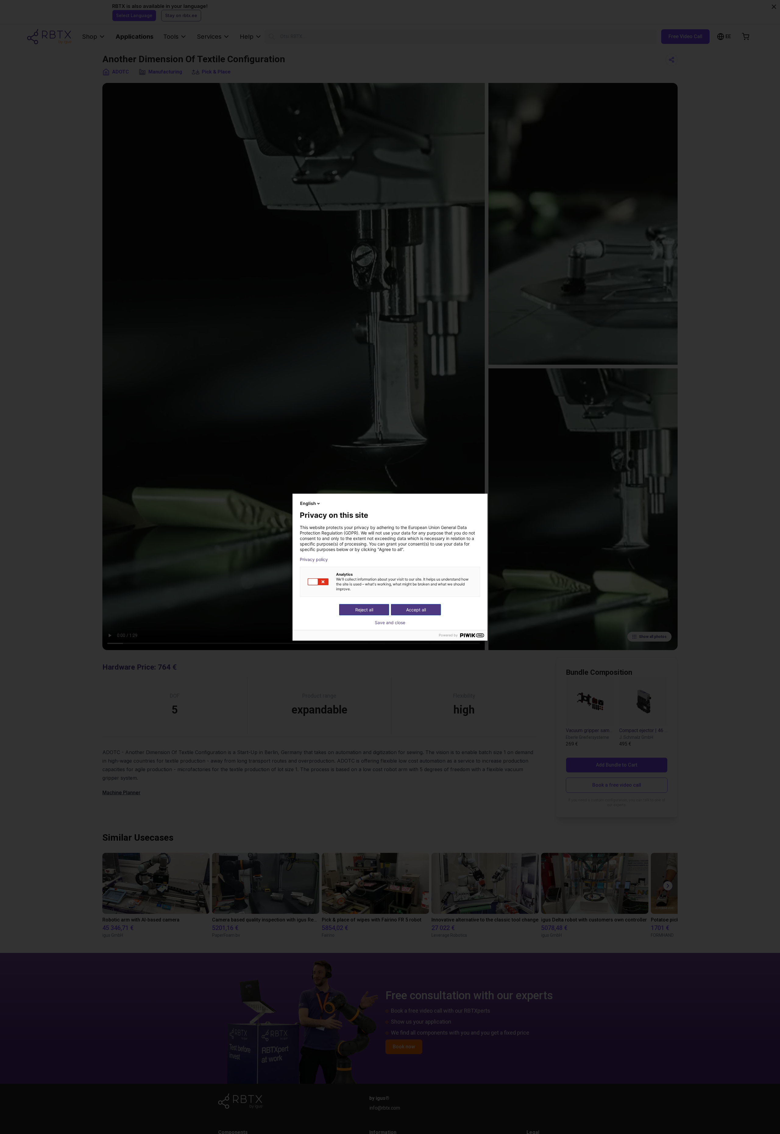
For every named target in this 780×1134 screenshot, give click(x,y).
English (308, 503)
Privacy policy (314, 559)
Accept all (416, 609)
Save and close (390, 622)
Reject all (364, 609)
